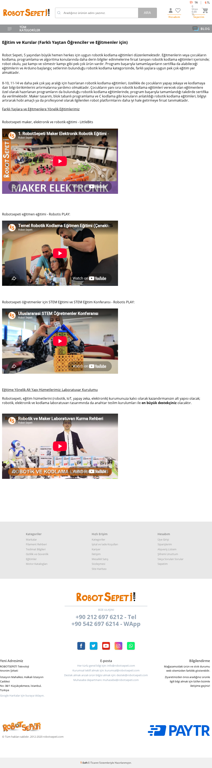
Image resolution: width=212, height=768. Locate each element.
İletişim (96, 554)
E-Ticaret (93, 762)
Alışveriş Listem (167, 549)
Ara (147, 13)
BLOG (205, 29)
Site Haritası (99, 569)
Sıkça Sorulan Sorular (170, 559)
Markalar (31, 539)
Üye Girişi (163, 539)
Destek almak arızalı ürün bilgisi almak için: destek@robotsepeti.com (106, 675)
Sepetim (163, 564)
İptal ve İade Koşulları (105, 544)
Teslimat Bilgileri (36, 549)
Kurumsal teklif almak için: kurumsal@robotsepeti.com (106, 670)
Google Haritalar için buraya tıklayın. (22, 695)
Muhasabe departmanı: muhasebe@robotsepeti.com (106, 680)
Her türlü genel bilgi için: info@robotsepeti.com (106, 665)
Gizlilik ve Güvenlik (37, 554)
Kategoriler (98, 539)
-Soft (84, 762)
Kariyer (96, 549)
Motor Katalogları (36, 564)
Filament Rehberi (36, 544)
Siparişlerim (165, 544)
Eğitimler (31, 559)
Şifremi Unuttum (168, 554)
